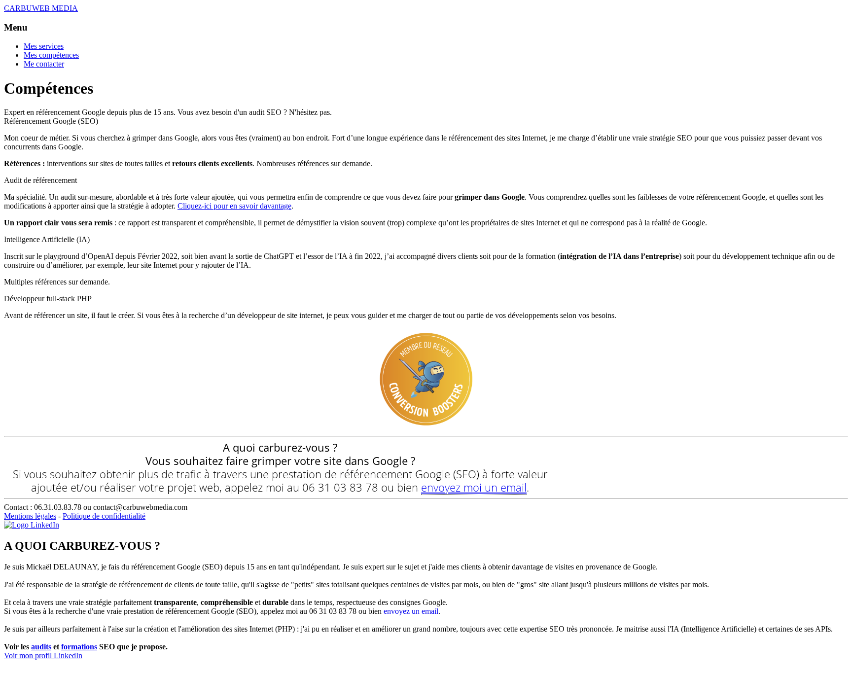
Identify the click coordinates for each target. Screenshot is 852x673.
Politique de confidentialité (104, 516)
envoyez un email (411, 611)
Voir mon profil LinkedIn (43, 655)
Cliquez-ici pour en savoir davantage (234, 206)
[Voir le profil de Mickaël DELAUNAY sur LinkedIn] (31, 525)
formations (79, 646)
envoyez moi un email (474, 487)
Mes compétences (51, 55)
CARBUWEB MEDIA (41, 8)
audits (41, 646)
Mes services (44, 46)
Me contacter (44, 64)
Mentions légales (30, 516)
